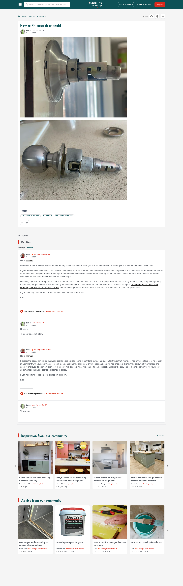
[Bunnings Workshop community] (95, 4)
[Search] (26, 4)
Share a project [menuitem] (144, 4)
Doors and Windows (64, 216)
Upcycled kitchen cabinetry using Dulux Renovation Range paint (71, 479)
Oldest (29, 248)
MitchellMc (23, 548)
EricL (95, 548)
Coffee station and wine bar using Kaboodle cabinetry (34, 479)
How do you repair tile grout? (70, 542)
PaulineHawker (136, 484)
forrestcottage (100, 484)
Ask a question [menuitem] (126, 4)
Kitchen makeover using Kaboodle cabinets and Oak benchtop (146, 479)
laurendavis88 (24, 484)
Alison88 (60, 484)
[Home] (19, 16)
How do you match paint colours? (146, 542)
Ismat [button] (28, 31)
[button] (22, 31)
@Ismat (29, 260)
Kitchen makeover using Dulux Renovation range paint (108, 479)
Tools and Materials (30, 216)
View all (160, 436)
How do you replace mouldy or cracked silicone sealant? (33, 544)
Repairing (47, 216)
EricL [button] (28, 254)
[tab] (23, 235)
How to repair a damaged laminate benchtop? (110, 544)
